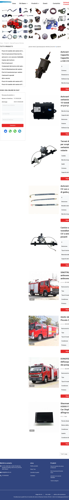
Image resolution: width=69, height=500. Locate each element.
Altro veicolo (6, 78)
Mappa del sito (39, 494)
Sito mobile (47, 494)
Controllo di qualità (34, 472)
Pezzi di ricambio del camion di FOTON (12, 84)
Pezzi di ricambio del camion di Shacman (12, 51)
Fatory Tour (33, 469)
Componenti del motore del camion (12, 66)
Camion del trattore (8, 60)
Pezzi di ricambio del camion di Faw (12, 81)
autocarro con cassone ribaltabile (12, 57)
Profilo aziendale (34, 466)
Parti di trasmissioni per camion (12, 72)
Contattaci (32, 475)
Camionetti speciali (8, 75)
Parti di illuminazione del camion (12, 69)
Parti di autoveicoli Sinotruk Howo (12, 54)
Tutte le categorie (54, 480)
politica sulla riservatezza (59, 494)
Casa (1, 43)
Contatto (12, 125)
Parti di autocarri (7, 63)
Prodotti (6, 43)
